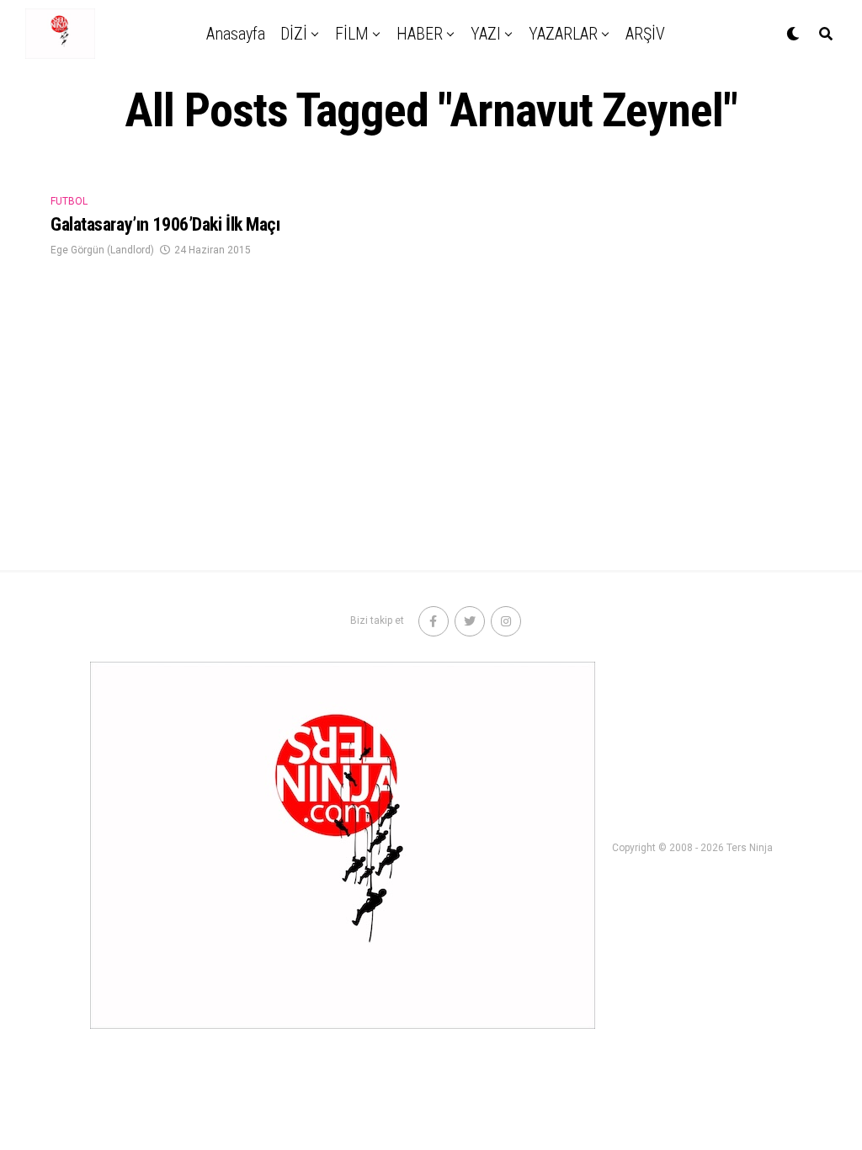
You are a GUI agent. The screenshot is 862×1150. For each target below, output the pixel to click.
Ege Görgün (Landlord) (102, 250)
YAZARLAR (563, 34)
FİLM (352, 34)
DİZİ (293, 34)
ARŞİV (645, 34)
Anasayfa (235, 34)
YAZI (486, 34)
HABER (419, 34)
